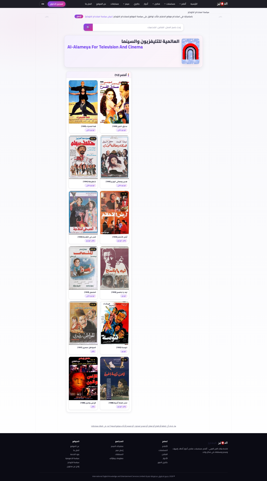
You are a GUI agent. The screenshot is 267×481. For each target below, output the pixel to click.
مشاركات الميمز (117, 446)
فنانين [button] (157, 4)
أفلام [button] (183, 4)
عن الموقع (101, 4)
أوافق (78, 16)
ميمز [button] (127, 4)
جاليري (136, 4)
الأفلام (165, 446)
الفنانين (165, 454)
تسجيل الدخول (56, 4)
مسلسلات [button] (170, 4)
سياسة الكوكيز (73, 462)
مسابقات (115, 4)
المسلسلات (163, 450)
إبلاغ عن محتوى (73, 466)
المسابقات (119, 454)
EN (43, 4)
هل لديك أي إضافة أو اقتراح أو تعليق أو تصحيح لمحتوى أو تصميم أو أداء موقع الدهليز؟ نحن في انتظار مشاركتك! (133, 426)
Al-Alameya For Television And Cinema (105, 47)
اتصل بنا (88, 4)
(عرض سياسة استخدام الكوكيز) (99, 16)
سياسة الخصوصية (72, 458)
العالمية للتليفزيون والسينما (150, 41)
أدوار (146, 4)
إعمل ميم (119, 450)
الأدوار (165, 458)
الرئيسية (194, 4)
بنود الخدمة (74, 454)
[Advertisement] (46, 60)
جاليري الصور (163, 462)
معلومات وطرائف (116, 458)
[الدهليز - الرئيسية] (222, 4)
